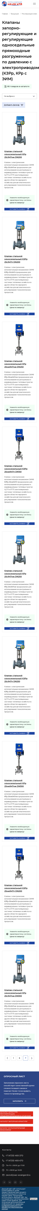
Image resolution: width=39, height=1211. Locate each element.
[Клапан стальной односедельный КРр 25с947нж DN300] (19, 968)
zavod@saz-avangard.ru (18, 1175)
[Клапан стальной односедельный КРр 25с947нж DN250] (19, 549)
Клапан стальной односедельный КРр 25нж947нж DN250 (15, 364)
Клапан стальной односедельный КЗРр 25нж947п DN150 (15, 469)
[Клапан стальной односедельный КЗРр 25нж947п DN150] (19, 444)
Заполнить (18, 1101)
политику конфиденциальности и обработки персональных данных (12, 1206)
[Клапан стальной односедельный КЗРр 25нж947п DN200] (19, 864)
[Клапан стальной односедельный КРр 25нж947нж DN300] (19, 759)
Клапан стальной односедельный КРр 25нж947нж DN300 (15, 783)
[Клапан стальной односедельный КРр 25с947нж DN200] (19, 130)
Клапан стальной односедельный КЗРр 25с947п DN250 (15, 678)
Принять (33, 1199)
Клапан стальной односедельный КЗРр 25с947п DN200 (15, 259)
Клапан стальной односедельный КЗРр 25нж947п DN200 (15, 888)
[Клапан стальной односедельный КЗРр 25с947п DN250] (19, 654)
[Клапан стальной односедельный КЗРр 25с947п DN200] (19, 235)
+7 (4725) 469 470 (14, 1160)
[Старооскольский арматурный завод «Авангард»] (12, 3)
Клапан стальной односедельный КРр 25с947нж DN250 (15, 574)
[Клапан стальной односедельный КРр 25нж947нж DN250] (19, 339)
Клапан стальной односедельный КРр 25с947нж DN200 (15, 154)
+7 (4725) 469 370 (14, 1155)
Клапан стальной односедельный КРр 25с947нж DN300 (15, 993)
